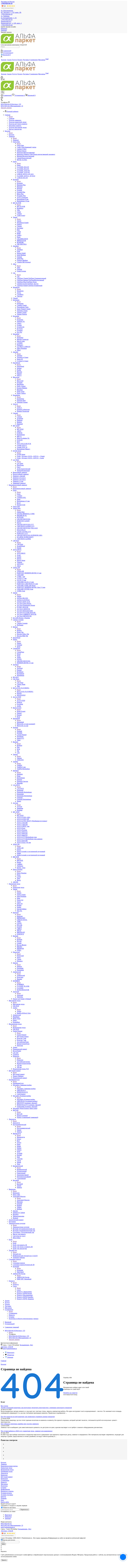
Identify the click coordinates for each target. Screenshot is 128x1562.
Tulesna (19, 758)
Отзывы (3, 1487)
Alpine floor (20, 512)
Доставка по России (7, 2)
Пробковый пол (18, 1083)
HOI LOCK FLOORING (25, 691)
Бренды (3, 1496)
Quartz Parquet (21, 1035)
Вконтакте (10, 1352)
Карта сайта (5, 1502)
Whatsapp (4, 28)
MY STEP (20, 429)
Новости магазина (9, 1507)
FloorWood (20, 366)
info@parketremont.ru (10, 1348)
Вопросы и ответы (7, 1491)
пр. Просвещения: (11, 11)
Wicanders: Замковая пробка (26, 1088)
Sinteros (19, 966)
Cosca (19, 1290)
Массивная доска (18, 1004)
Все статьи (4, 1406)
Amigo (19, 1011)
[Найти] (1, 49)
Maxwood (20, 381)
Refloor (19, 630)
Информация (5, 1489)
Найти (3, 1544)
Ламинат (16, 140)
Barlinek (19, 939)
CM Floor (20, 544)
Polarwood (20, 956)
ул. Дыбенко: (9, 17)
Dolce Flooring (21, 873)
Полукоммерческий (23, 1128)
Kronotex (20, 183)
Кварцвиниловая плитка (9, 1466)
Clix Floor (20, 682)
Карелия (19, 916)
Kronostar (20, 320)
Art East (19, 806)
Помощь (3, 1498)
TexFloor (20, 668)
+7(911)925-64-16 (6, 19)
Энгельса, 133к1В (7, 1347)
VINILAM (20, 571)
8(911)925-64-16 (12, 106)
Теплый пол (17, 1254)
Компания (4, 1478)
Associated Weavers (23, 1200)
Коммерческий (22, 1169)
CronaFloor (20, 652)
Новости (4, 1482)
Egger (19, 165)
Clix (18, 276)
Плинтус (16, 1284)
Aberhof (19, 355)
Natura (19, 643)
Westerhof (20, 337)
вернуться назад (71, 1394)
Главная (11, 118)
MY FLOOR (21, 206)
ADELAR (20, 848)
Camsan (19, 417)
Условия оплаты (6, 1493)
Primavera (20, 1060)
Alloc (18, 267)
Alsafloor (20, 249)
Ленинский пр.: (11, 22)
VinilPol (19, 765)
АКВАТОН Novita (23, 1277)
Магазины (4, 1484)
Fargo (18, 494)
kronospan (20, 303)
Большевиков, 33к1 (26, 1345)
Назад (11, 116)
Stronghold (20, 722)
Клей (14, 1243)
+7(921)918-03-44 (6, 25)
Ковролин (16, 1193)
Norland (19, 731)
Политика (4, 1486)
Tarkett (19, 221)
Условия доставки (7, 1495)
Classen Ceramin (22, 623)
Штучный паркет (19, 1074)
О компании (13, 1313)
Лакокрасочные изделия (21, 1227)
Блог (2, 1500)
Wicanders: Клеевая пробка (26, 1099)
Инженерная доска (19, 1027)
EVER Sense (21, 454)
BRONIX (20, 860)
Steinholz (20, 774)
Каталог (11, 134)
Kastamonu (20, 399)
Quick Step (20, 145)
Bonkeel (19, 745)
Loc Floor (20, 463)
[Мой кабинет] (1, 57)
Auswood (20, 995)
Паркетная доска (18, 887)
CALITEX (20, 788)
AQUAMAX (21, 553)
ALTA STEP (21, 700)
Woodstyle (20, 291)
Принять (4, 1560)
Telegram (4, 30)
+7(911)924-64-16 (6, 14)
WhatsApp (10, 1355)
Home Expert (21, 711)
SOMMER (20, 984)
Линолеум (16, 1123)
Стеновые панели (19, 1263)
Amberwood (21, 975)
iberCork (19, 1114)
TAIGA (19, 408)
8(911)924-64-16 (11, 104)
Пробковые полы (6, 1471)
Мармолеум (21, 1137)
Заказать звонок (6, 108)
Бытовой (20, 1184)
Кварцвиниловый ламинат (22, 488)
